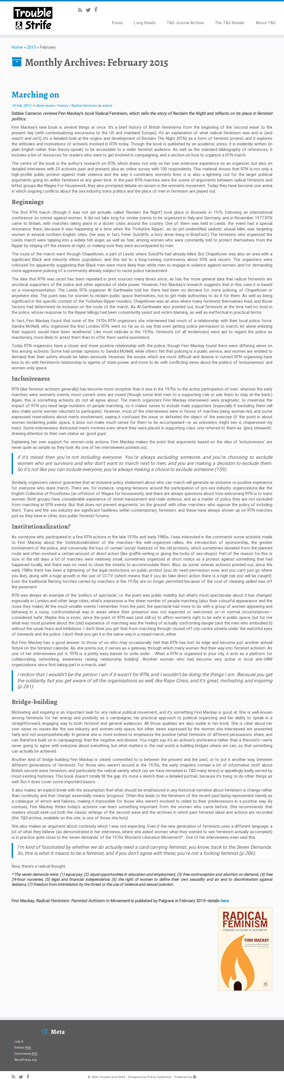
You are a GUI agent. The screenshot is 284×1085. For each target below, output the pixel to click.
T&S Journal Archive (185, 22)
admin (107, 106)
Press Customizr (159, 1077)
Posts (117, 22)
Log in (19, 1041)
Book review (45, 106)
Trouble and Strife (112, 1077)
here (225, 900)
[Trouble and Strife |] (33, 18)
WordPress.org (25, 1060)
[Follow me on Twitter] (90, 10)
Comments (25, 1054)
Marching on (35, 94)
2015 (31, 47)
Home (17, 47)
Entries (22, 1047)
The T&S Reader (230, 22)
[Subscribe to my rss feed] (82, 10)
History (63, 106)
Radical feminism (84, 106)
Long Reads (145, 22)
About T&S (266, 22)
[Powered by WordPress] (194, 1076)
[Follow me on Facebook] (97, 10)
